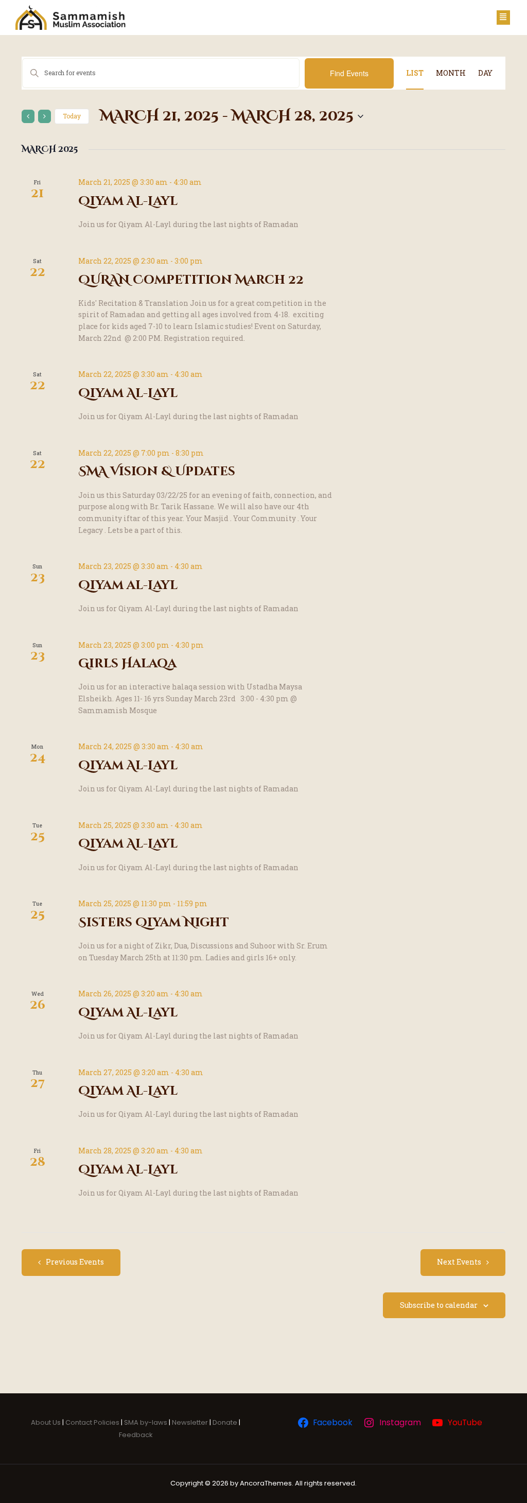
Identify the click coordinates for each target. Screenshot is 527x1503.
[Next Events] (44, 116)
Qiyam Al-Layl (128, 201)
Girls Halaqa (127, 663)
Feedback (136, 1435)
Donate (226, 1422)
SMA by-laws (145, 1422)
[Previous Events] (28, 116)
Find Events (349, 73)
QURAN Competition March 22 (191, 280)
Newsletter (190, 1422)
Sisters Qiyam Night (153, 922)
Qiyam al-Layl (128, 585)
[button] (503, 17)
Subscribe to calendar (439, 1305)
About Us (46, 1422)
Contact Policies (92, 1422)
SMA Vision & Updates (156, 471)
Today (72, 116)
